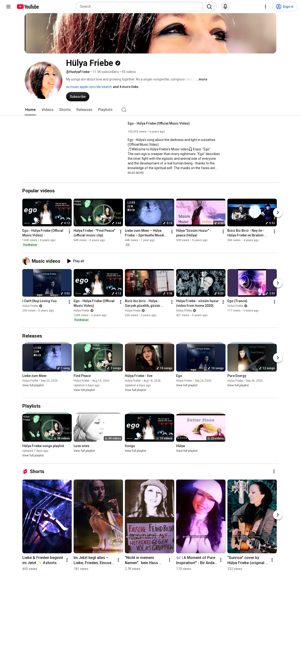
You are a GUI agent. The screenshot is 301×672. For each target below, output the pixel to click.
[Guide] (8, 6)
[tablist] (150, 109)
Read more (136, 173)
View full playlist (33, 385)
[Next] (277, 212)
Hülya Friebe (30, 306)
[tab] (30, 109)
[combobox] (140, 6)
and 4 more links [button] (126, 87)
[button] (136, 172)
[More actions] (69, 231)
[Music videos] (27, 261)
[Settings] (265, 6)
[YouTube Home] (27, 6)
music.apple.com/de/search (90, 87)
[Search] (209, 6)
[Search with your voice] (225, 6)
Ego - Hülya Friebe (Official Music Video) (159, 123)
